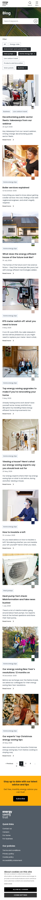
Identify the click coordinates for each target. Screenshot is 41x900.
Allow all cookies (20, 890)
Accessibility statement (12, 860)
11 (16, 766)
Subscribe (20, 798)
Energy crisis (14, 44)
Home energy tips (26, 54)
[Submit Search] (35, 21)
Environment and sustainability (15, 49)
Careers (6, 832)
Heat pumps (8, 54)
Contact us (7, 828)
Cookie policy (8, 857)
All (5, 44)
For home (7, 835)
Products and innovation (13, 63)
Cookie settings (20, 895)
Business (21, 68)
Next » (23, 766)
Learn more (8, 884)
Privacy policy (8, 853)
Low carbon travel (11, 58)
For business (8, 838)
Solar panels (9, 68)
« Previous (9, 763)
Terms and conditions (11, 850)
